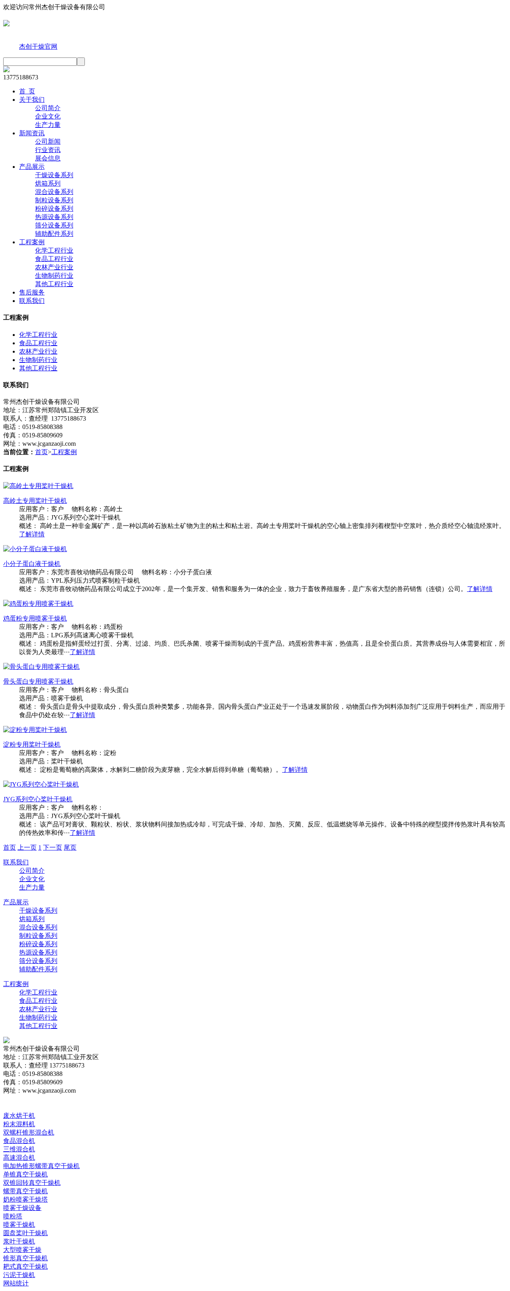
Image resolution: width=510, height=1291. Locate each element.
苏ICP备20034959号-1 (183, 1098)
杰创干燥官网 (38, 46)
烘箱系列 (48, 183)
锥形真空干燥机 (25, 1258)
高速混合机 (19, 1157)
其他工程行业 (54, 284)
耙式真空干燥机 (25, 1266)
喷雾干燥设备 (22, 1207)
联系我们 (32, 300)
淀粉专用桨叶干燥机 (32, 744)
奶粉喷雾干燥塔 (25, 1199)
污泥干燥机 (19, 1274)
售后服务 (32, 292)
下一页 (52, 847)
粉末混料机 (19, 1124)
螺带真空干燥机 (25, 1191)
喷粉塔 (12, 1216)
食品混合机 (19, 1140)
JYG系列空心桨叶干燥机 (38, 799)
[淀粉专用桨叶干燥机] (35, 729)
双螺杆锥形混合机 (28, 1132)
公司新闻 (48, 141)
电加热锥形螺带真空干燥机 (41, 1165)
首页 (41, 452)
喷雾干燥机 (19, 1224)
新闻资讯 (32, 133)
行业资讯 (48, 149)
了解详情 (32, 534)
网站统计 (16, 1283)
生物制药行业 (54, 275)
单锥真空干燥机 (25, 1174)
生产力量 (48, 124)
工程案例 (32, 242)
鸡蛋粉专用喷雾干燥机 (35, 618)
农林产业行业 (54, 267)
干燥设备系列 (54, 175)
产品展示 (32, 166)
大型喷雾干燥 (22, 1249)
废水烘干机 (19, 1115)
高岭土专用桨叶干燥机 (35, 500)
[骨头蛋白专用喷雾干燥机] (41, 666)
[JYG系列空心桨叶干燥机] (41, 784)
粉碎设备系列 (54, 208)
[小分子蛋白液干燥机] (35, 549)
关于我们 (32, 99)
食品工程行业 (54, 258)
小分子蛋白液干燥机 (32, 563)
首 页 (27, 91)
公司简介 (48, 108)
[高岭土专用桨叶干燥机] (38, 485)
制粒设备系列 (54, 200)
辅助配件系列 (54, 233)
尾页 (70, 847)
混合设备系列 (54, 191)
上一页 (27, 847)
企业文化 (48, 116)
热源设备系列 (54, 217)
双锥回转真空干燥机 (32, 1182)
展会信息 (48, 158)
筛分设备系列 (54, 225)
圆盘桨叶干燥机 (25, 1233)
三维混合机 (19, 1149)
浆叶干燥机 (19, 1241)
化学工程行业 (54, 250)
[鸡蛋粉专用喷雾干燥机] (38, 603)
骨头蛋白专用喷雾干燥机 (38, 681)
